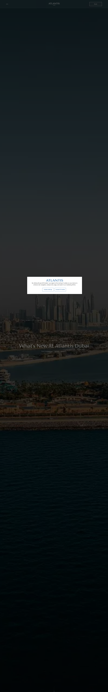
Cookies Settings (48, 289)
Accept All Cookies (60, 289)
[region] (54, 285)
